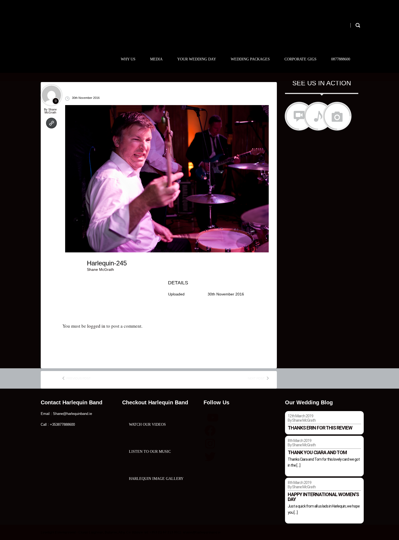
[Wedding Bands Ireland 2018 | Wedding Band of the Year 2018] (79, 29)
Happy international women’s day (323, 497)
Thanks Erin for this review (320, 428)
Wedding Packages (250, 59)
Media (156, 59)
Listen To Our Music (150, 452)
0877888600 (340, 59)
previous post (78, 378)
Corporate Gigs (300, 59)
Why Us (128, 59)
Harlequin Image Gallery (156, 479)
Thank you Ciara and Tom (317, 452)
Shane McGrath (51, 111)
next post (256, 378)
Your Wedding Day (196, 59)
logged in (96, 326)
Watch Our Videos (147, 424)
